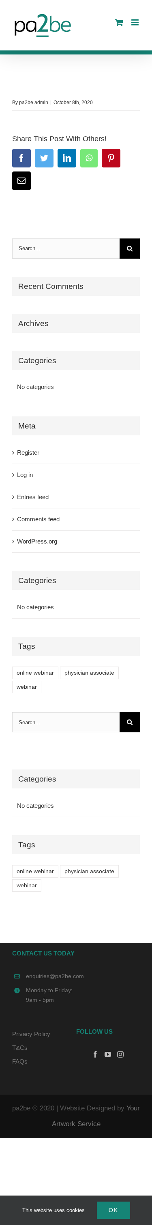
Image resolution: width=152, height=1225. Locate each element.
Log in (25, 474)
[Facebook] (95, 1054)
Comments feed (38, 519)
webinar (27, 687)
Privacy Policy (31, 1034)
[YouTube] (108, 1054)
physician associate (89, 673)
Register (28, 452)
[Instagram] (120, 1054)
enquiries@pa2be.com (51, 976)
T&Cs (20, 1047)
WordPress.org (37, 541)
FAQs (20, 1061)
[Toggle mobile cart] (119, 22)
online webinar (35, 673)
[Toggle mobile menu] (135, 22)
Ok (113, 1210)
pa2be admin (33, 102)
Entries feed (33, 496)
